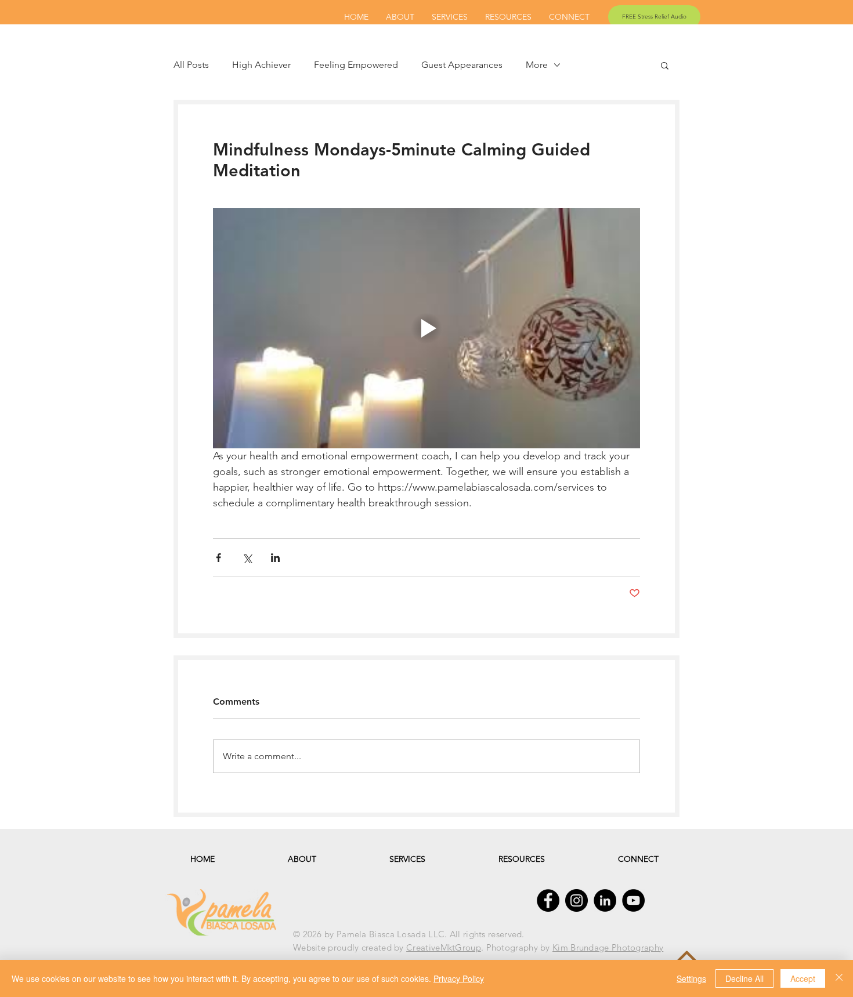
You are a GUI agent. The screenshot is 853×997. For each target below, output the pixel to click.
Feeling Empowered (356, 64)
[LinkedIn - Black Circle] (605, 900)
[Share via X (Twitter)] (246, 557)
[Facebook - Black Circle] (548, 900)
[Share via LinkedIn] (275, 557)
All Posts (191, 64)
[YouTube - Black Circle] (633, 900)
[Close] (839, 978)
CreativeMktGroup (443, 947)
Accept (802, 978)
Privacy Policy (458, 978)
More (537, 64)
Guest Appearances (462, 64)
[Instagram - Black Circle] (576, 900)
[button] (664, 65)
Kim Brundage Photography (607, 947)
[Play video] (426, 328)
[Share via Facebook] (218, 557)
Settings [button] (691, 978)
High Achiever (261, 64)
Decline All (744, 978)
